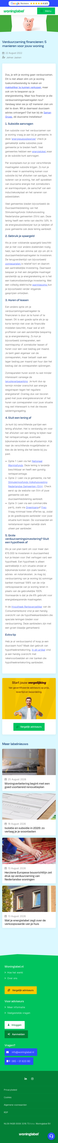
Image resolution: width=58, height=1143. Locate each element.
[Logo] (15, 11)
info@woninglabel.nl (23, 1052)
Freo (43, 507)
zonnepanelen (13, 263)
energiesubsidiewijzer (24, 138)
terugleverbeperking (16, 381)
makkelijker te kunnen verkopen (23, 87)
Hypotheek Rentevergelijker (26, 606)
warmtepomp (40, 284)
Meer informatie (16, 1007)
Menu (48, 10)
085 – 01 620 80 (21, 1061)
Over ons (12, 978)
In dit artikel (38, 649)
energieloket (39, 151)
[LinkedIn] (25, 1078)
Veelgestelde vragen (18, 1012)
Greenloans (32, 507)
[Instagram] (32, 1078)
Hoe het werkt (15, 972)
